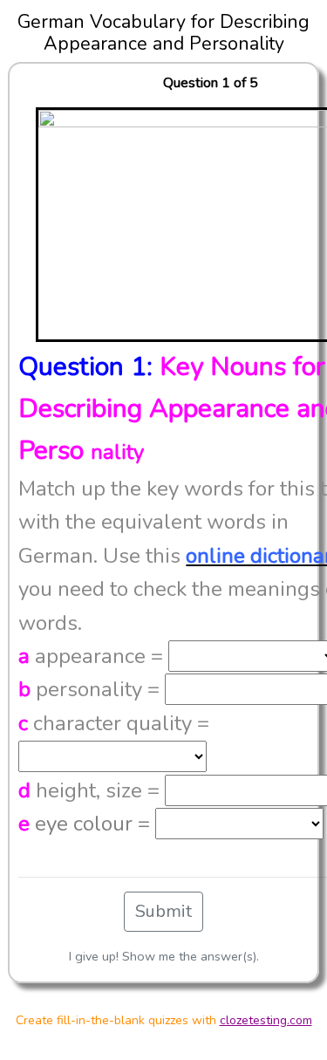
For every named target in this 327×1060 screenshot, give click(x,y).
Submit (163, 911)
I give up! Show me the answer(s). (164, 956)
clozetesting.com (266, 1020)
